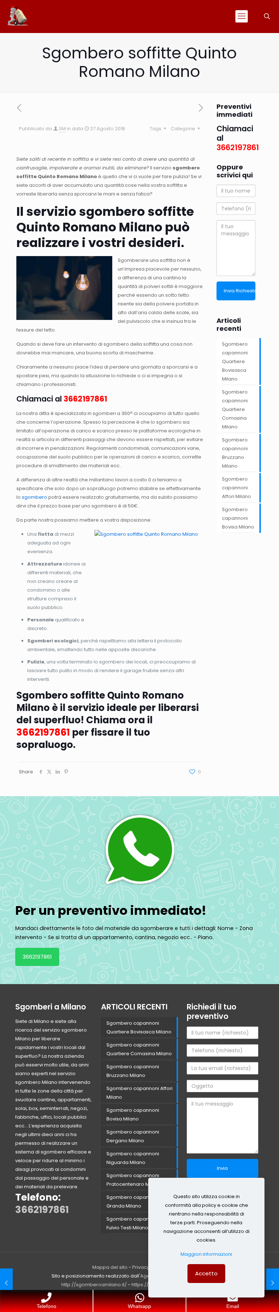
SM (62, 128)
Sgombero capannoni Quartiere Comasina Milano (235, 409)
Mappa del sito (110, 1267)
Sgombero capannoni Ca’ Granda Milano (137, 1201)
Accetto (206, 1273)
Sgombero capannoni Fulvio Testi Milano (132, 1223)
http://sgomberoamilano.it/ (94, 1284)
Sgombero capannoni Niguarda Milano (132, 1158)
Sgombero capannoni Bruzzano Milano (235, 452)
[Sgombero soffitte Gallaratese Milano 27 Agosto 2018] (272, 1282)
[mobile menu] (241, 16)
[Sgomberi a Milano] (18, 16)
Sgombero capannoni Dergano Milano (132, 1136)
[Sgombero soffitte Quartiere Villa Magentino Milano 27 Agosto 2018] (6, 1282)
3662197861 (85, 399)
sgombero (34, 497)
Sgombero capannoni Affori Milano (236, 488)
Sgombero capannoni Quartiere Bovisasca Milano (235, 361)
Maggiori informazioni (206, 1254)
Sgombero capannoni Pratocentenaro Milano (133, 1180)
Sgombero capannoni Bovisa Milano (238, 518)
